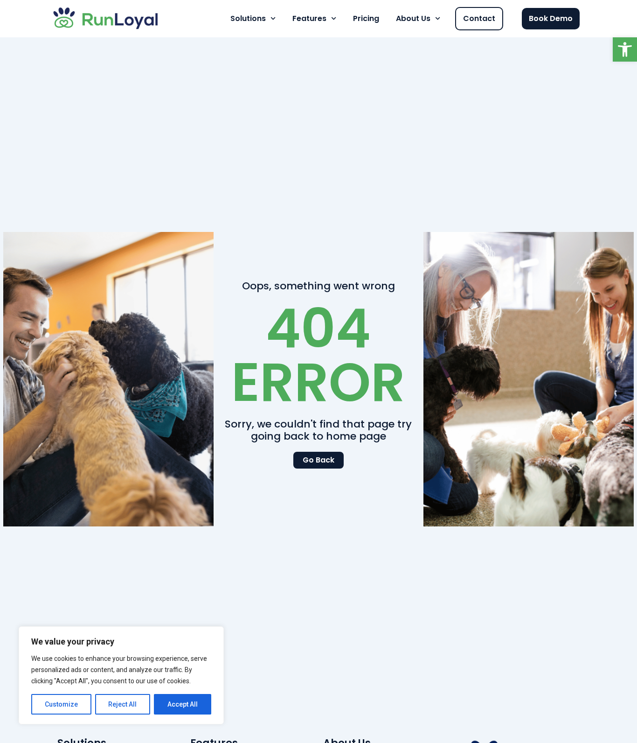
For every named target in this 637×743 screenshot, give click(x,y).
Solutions (248, 18)
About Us (413, 18)
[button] (625, 49)
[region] (121, 675)
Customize (61, 704)
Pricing (366, 18)
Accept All (182, 704)
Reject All (122, 704)
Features (309, 18)
